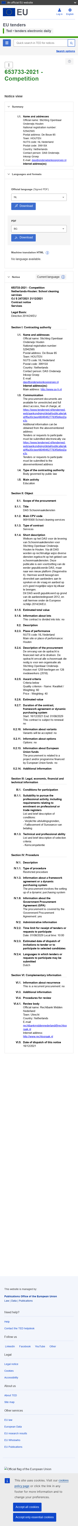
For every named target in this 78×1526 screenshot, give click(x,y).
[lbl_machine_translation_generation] (47, 252)
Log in (59, 14)
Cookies (9, 1370)
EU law (8, 1419)
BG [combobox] (15, 228)
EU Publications (13, 1446)
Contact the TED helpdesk (19, 1328)
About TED (10, 1395)
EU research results (15, 1433)
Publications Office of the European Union (30, 1296)
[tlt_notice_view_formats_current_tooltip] (63, 277)
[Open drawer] (9, 65)
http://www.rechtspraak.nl (38, 1036)
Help (7, 1321)
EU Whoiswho (12, 1440)
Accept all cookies (27, 1507)
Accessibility (11, 1377)
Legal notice (11, 1364)
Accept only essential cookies (35, 1517)
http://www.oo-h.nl (51, 389)
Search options (65, 51)
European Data (13, 1426)
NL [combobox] (15, 197)
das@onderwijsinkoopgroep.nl (49, 160)
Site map (9, 1402)
